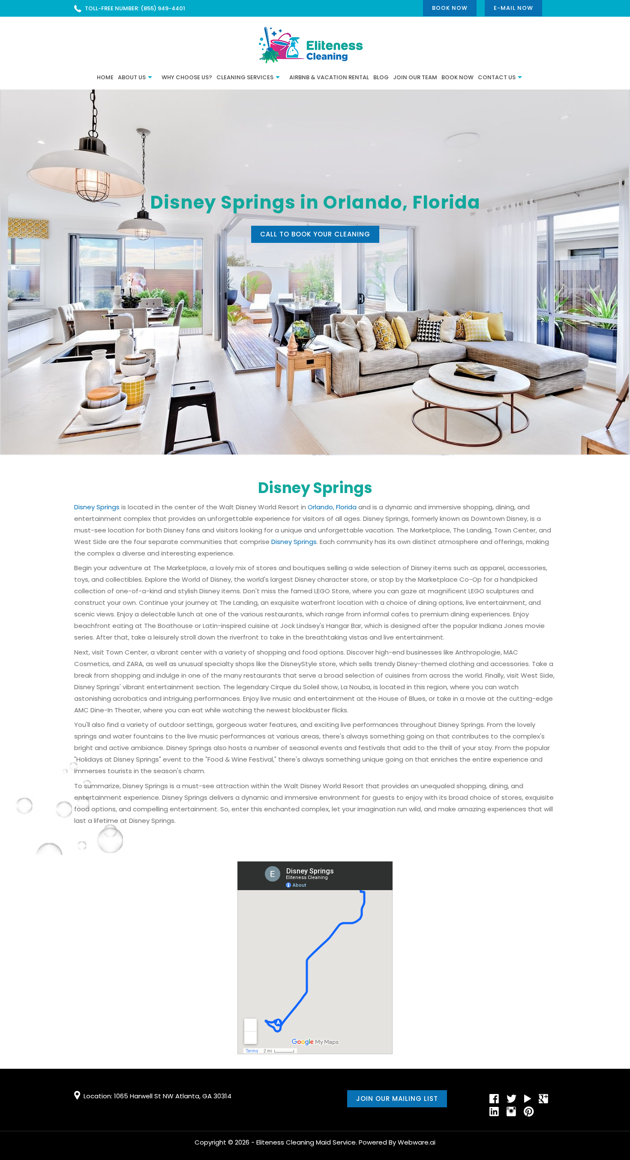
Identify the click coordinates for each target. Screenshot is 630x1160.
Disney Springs (97, 506)
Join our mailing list (397, 1098)
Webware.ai (416, 1142)
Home (105, 77)
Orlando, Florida (332, 506)
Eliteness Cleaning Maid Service (306, 1142)
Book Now (450, 8)
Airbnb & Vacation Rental (329, 77)
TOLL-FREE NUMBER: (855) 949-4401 (135, 8)
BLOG (381, 77)
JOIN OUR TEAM (415, 77)
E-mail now (513, 8)
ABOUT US (132, 77)
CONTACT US (497, 77)
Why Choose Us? (187, 77)
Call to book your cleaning (315, 234)
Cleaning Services (244, 77)
